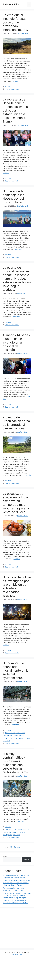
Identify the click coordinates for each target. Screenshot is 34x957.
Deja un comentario (12, 89)
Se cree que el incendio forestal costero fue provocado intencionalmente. (15, 22)
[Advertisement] (17, 928)
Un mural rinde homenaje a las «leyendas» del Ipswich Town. (13, 196)
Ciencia (19, 829)
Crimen (15, 735)
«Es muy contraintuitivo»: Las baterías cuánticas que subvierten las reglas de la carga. (16, 763)
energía (14, 832)
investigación (7, 738)
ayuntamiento (7, 735)
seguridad (6, 741)
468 (11, 847)
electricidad (7, 832)
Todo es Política (11, 4)
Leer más (16, 81)
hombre (21, 735)
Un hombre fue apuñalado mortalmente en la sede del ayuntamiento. (16, 670)
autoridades (20, 733)
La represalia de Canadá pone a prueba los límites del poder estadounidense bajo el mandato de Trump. (17, 883)
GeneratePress (17, 954)
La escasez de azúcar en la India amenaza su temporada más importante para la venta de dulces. (16, 503)
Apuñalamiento (10, 733)
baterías (8, 829)
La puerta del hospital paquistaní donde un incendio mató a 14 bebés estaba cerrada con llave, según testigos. (17, 278)
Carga (14, 829)
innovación (21, 832)
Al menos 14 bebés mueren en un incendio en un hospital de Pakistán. (16, 342)
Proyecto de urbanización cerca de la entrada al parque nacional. (16, 422)
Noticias (8, 86)
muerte (15, 738)
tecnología (16, 835)
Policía (27, 738)
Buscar (5, 856)
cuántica (26, 829)
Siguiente (17, 847)
